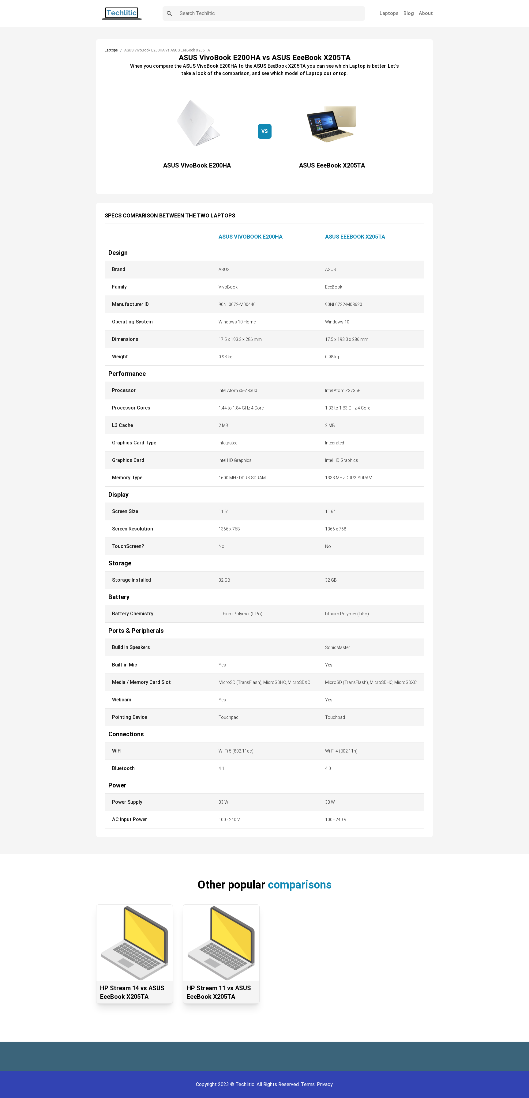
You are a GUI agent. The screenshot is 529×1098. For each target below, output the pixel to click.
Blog (408, 13)
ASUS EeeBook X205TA (355, 236)
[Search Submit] (169, 13)
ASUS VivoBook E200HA (251, 236)
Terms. (309, 1084)
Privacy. (325, 1084)
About (426, 13)
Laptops (389, 13)
